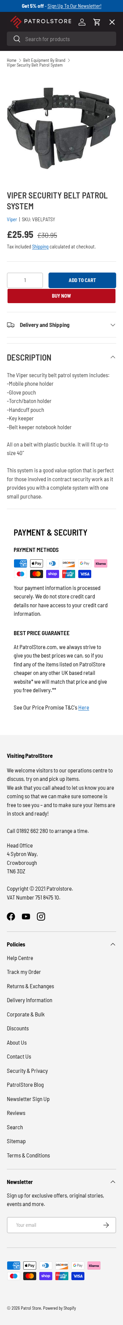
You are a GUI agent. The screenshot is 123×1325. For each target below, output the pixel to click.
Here (83, 707)
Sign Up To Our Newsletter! (74, 6)
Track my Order (24, 971)
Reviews (16, 1112)
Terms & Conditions (28, 1155)
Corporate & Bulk (26, 1014)
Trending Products (35, 248)
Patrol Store (31, 1308)
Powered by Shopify (59, 1308)
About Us (17, 1042)
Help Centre (20, 957)
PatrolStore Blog (25, 1084)
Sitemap (16, 1140)
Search (15, 1126)
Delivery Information (29, 999)
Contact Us (19, 1056)
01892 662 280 (32, 830)
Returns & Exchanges (30, 985)
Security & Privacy (27, 1070)
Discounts (18, 1028)
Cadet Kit (23, 223)
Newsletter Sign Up (28, 1098)
